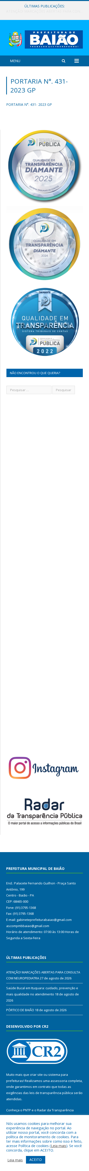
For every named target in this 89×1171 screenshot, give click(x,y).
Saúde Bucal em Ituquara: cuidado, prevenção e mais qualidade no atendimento (45, 11)
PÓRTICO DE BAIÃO (20, 1010)
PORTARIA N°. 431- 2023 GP (29, 104)
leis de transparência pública (51, 1093)
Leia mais (58, 1145)
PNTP (27, 1110)
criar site (36, 1074)
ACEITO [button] (35, 1159)
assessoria (58, 1081)
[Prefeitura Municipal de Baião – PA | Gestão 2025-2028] (44, 38)
